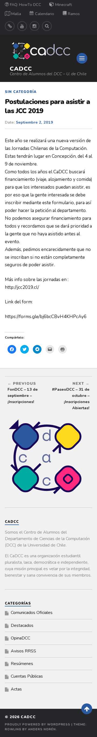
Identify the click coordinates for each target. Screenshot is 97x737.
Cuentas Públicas (27, 676)
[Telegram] (10, 26)
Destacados (22, 625)
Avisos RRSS (23, 651)
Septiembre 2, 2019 (34, 122)
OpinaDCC (20, 638)
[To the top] (86, 708)
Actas (16, 689)
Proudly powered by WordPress (37, 724)
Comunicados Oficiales (32, 613)
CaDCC (21, 69)
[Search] (47, 26)
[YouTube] (22, 26)
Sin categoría (21, 91)
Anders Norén (42, 729)
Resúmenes (22, 664)
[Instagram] (34, 26)
